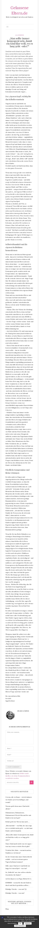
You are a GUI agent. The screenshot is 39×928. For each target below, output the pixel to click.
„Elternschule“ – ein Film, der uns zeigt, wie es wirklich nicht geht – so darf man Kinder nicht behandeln (19, 828)
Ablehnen (27, 923)
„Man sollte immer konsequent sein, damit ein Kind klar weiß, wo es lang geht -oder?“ (20, 837)
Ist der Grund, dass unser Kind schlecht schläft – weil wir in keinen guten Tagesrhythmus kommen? (19, 859)
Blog (7, 909)
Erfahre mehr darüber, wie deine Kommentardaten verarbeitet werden (18, 776)
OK (20, 923)
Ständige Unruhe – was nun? (15, 893)
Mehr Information (20, 926)
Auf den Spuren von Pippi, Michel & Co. (19, 879)
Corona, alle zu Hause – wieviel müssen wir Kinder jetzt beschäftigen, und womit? (19, 799)
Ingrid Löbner (23, 711)
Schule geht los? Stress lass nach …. (18, 822)
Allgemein (19, 35)
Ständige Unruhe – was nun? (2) (16, 889)
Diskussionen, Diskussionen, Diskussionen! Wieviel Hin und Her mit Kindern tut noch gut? (18, 815)
